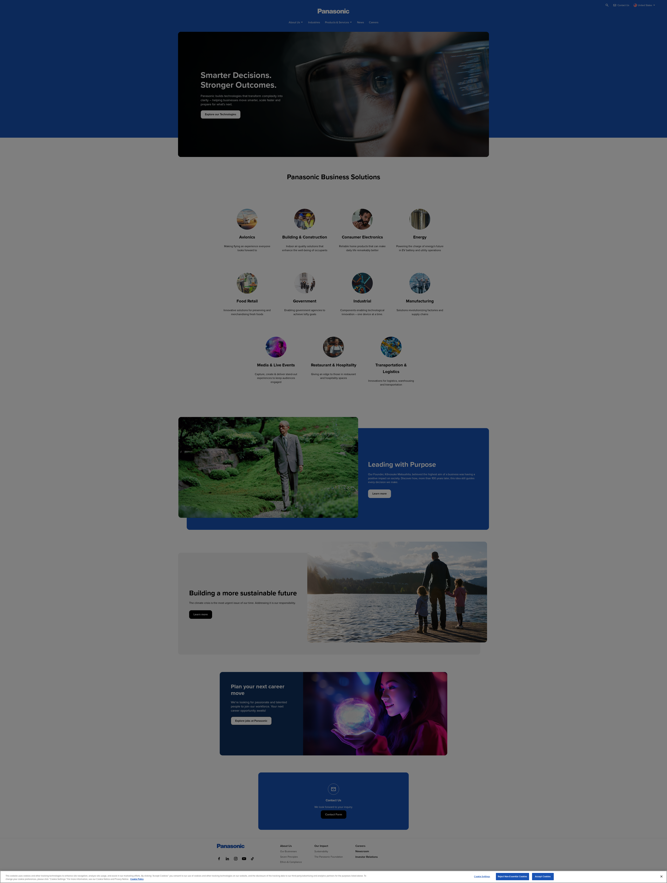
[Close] (661, 876)
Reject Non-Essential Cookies (512, 876)
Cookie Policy (137, 879)
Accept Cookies (543, 876)
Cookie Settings (482, 876)
